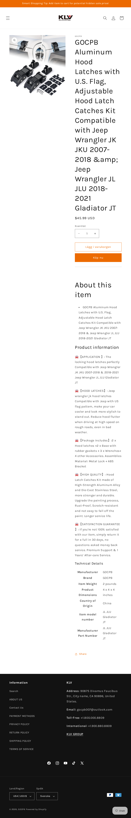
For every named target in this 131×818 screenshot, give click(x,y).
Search (13, 691)
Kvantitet (80, 226)
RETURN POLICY (19, 732)
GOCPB (21, 809)
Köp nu (98, 257)
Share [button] (82, 653)
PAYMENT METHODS (22, 716)
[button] (8, 18)
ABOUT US (15, 699)
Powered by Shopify (36, 809)
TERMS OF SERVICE (21, 749)
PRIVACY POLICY (19, 724)
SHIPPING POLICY (20, 740)
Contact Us (16, 707)
